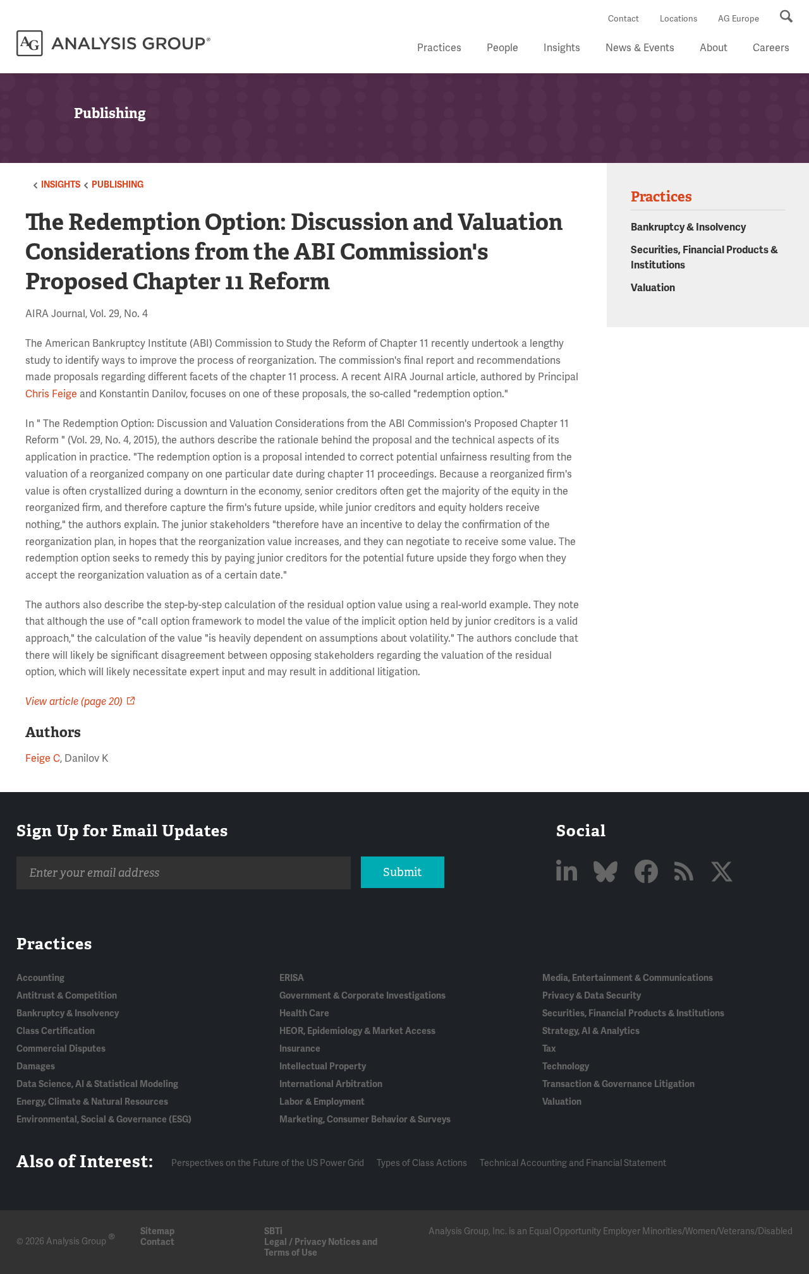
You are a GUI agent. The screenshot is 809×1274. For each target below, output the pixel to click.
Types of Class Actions (422, 1163)
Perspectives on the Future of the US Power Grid (267, 1163)
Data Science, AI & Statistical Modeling (97, 1084)
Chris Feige (51, 394)
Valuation (653, 288)
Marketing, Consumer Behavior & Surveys (365, 1119)
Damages (35, 1066)
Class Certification (55, 1031)
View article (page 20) (74, 701)
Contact (623, 19)
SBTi (273, 1231)
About (713, 48)
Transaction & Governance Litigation (618, 1084)
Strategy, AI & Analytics (591, 1031)
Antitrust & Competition (66, 995)
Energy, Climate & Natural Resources (92, 1102)
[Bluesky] (608, 872)
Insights (562, 48)
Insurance (299, 1048)
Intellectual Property (322, 1066)
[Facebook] (648, 872)
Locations (678, 19)
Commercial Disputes (61, 1048)
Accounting (40, 978)
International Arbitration (330, 1084)
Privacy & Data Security (591, 995)
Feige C (42, 758)
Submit (402, 872)
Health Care (304, 1013)
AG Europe (738, 19)
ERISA (291, 978)
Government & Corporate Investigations (362, 995)
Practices (439, 48)
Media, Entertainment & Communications (627, 978)
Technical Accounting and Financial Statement (573, 1163)
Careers (771, 48)
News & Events (639, 48)
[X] (722, 872)
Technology (565, 1066)
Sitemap (157, 1231)
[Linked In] (569, 872)
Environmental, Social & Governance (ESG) (104, 1119)
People (502, 48)
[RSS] (686, 872)
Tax (549, 1048)
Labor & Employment (322, 1102)
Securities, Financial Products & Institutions (633, 1013)
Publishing (117, 184)
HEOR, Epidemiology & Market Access (357, 1031)
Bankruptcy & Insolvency (688, 227)
